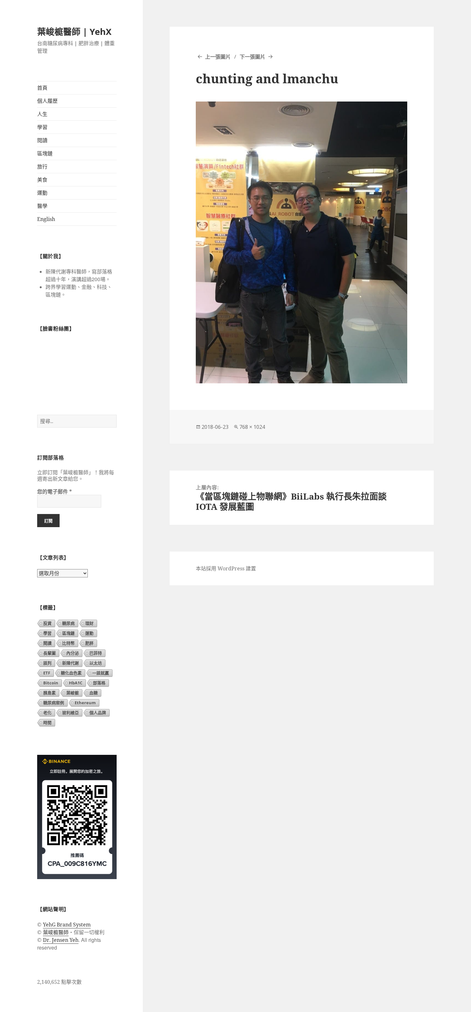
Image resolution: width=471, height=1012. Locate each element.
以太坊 (95, 663)
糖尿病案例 (53, 703)
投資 (47, 623)
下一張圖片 (252, 56)
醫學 (42, 205)
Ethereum (85, 703)
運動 (42, 192)
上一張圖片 (218, 56)
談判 (47, 663)
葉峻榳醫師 (56, 932)
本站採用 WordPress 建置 (226, 568)
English (46, 219)
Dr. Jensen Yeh (60, 939)
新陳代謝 (70, 663)
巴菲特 (95, 653)
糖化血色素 (71, 673)
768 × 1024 (252, 426)
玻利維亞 (70, 712)
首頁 (42, 87)
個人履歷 (47, 100)
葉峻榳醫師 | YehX (74, 31)
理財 (89, 623)
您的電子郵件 (54, 491)
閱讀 (42, 140)
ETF (46, 673)
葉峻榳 (72, 693)
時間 (47, 722)
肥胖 (89, 643)
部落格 (99, 683)
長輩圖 (49, 653)
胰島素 (49, 693)
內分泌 (72, 653)
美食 (42, 179)
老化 (47, 712)
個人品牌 (97, 712)
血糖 (93, 693)
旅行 (42, 166)
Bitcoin (50, 683)
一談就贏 (100, 673)
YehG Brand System (67, 924)
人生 (42, 114)
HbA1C (75, 683)
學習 (42, 127)
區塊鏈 (45, 153)
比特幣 (68, 643)
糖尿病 (68, 623)
